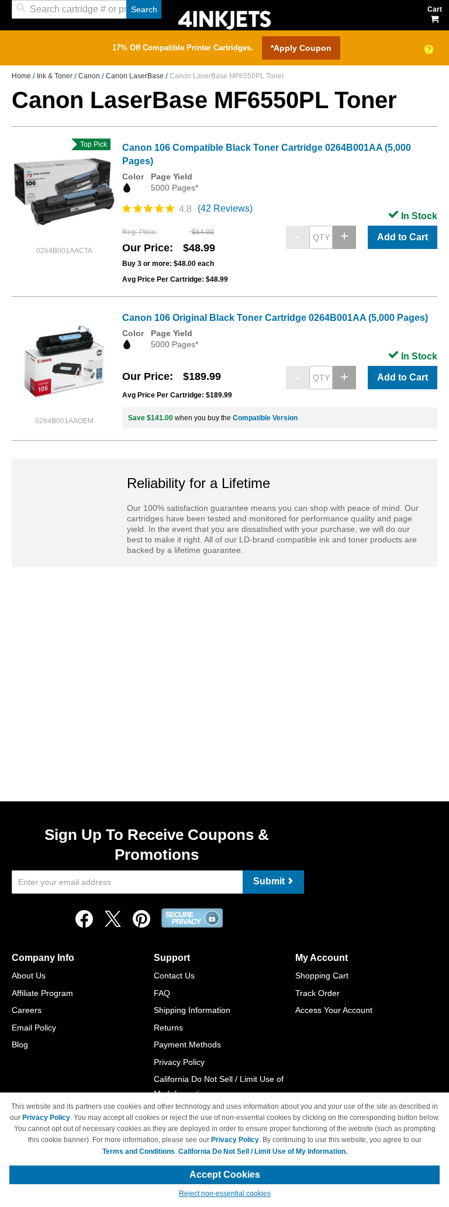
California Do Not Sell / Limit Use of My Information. (262, 1151)
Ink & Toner (55, 76)
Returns (168, 1027)
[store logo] (224, 19)
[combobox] (86, 9)
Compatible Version (265, 418)
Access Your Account (333, 1010)
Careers (27, 1010)
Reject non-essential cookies (225, 1193)
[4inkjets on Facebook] (84, 922)
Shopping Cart (321, 975)
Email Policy (34, 1027)
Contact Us (174, 975)
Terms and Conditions (138, 1151)
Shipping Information (192, 1010)
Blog (20, 1044)
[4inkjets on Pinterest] (141, 922)
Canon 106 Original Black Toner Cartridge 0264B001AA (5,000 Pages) (275, 318)
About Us (29, 975)
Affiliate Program (42, 993)
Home (22, 76)
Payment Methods (187, 1044)
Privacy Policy (179, 1062)
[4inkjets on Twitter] (113, 922)
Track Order (317, 993)
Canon (90, 76)
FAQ (162, 993)
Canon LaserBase (135, 76)
